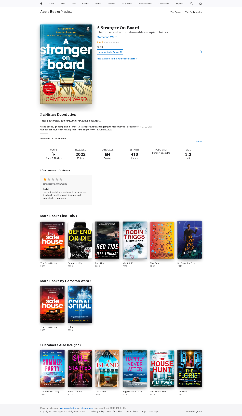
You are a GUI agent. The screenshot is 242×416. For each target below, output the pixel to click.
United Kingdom (194, 411)
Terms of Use (131, 411)
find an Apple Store (69, 408)
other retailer (87, 408)
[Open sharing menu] (201, 52)
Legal (143, 411)
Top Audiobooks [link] (193, 12)
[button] (191, 3)
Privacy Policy (97, 411)
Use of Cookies (114, 411)
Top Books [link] (175, 12)
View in (109, 52)
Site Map (153, 411)
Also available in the (116, 58)
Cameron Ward (107, 37)
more (199, 141)
